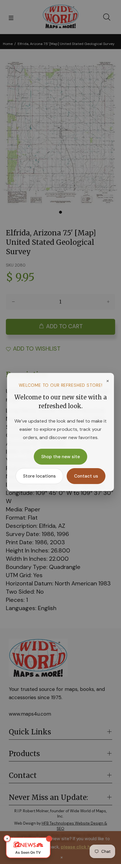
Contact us (86, 476)
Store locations (39, 476)
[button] (28, 847)
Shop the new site (60, 457)
